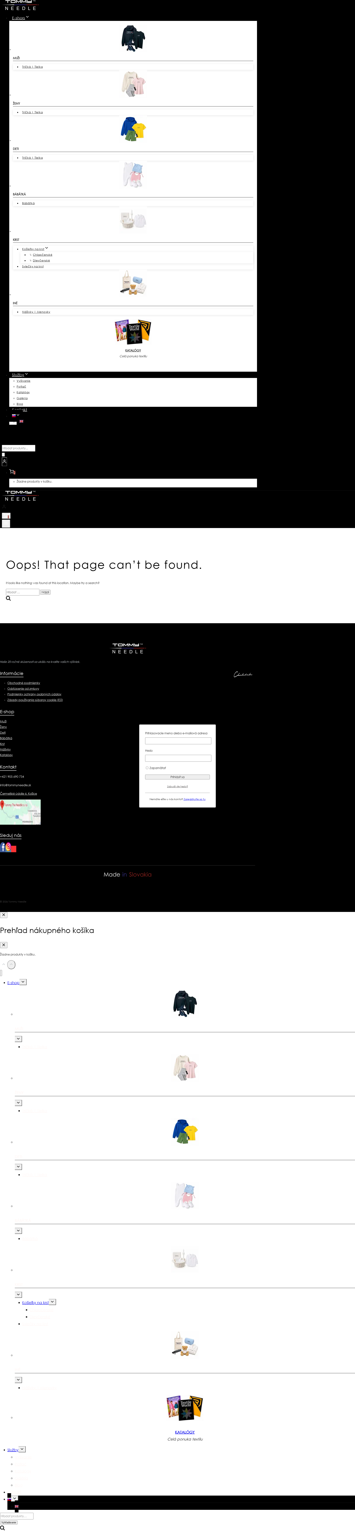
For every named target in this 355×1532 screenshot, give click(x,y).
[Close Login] (3, 915)
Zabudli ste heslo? (177, 786)
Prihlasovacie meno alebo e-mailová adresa (176, 733)
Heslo (149, 750)
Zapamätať (157, 768)
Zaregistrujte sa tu (195, 799)
